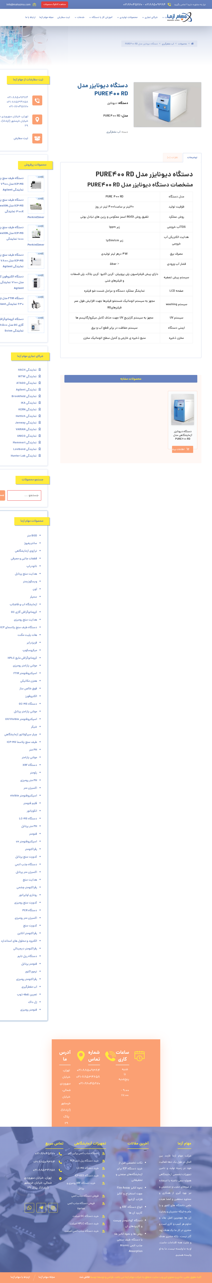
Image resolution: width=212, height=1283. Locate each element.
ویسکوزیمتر (30, 581)
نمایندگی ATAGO (26, 383)
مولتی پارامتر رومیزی (25, 666)
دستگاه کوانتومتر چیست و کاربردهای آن (127, 1224)
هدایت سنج (30, 880)
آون (35, 589)
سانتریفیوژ (30, 543)
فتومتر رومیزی (28, 1010)
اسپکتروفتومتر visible (23, 796)
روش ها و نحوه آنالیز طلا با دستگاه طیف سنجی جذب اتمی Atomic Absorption (128, 1243)
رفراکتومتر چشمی (27, 887)
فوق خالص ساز (28, 688)
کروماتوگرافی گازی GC (24, 612)
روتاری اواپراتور (28, 895)
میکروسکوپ (30, 650)
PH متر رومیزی (28, 780)
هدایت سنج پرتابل (26, 574)
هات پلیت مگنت (27, 635)
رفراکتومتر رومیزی (26, 979)
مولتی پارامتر (29, 757)
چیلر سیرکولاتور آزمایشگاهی (20, 734)
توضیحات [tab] (192, 158)
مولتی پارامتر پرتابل (25, 711)
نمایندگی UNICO (27, 436)
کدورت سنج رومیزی (25, 903)
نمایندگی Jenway (26, 423)
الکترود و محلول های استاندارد (19, 941)
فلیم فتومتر (30, 803)
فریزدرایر (32, 643)
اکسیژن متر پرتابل (26, 872)
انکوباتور (32, 811)
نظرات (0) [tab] (172, 158)
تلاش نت (85, 1277)
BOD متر (32, 535)
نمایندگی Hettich (26, 416)
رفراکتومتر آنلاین (27, 933)
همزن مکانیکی (28, 681)
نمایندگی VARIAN (26, 429)
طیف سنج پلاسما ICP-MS (22, 742)
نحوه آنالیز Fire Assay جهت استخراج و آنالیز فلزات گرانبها (129, 1194)
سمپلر (33, 597)
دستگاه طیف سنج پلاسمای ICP (18, 627)
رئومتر (33, 773)
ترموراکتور (31, 971)
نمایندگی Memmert (25, 442)
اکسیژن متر (30, 788)
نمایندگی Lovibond (25, 449)
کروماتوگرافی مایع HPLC (22, 658)
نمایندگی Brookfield (24, 396)
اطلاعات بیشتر (178, 449)
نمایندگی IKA (29, 403)
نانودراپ (31, 566)
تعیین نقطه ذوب (27, 994)
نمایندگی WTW (27, 376)
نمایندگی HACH (27, 370)
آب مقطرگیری (113, 132)
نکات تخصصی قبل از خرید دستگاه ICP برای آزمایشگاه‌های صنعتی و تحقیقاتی (129, 1172)
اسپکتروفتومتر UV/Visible (21, 719)
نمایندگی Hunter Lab (24, 456)
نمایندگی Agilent (26, 390)
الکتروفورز (31, 696)
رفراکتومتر (31, 849)
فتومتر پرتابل (29, 964)
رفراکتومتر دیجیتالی (25, 948)
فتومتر (33, 834)
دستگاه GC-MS (28, 704)
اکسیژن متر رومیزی (26, 918)
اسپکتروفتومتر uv (26, 841)
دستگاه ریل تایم (27, 956)
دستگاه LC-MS (28, 818)
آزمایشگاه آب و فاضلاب (23, 604)
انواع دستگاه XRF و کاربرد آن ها (131, 1210)
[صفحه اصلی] (192, 44)
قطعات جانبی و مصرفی (24, 558)
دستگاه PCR (29, 910)
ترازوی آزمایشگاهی (26, 551)
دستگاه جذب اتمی (26, 864)
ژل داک (32, 1002)
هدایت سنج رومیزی (25, 620)
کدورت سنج (30, 926)
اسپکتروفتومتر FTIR (25, 673)
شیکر (34, 727)
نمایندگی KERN (27, 409)
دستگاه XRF (30, 765)
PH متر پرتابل (29, 826)
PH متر (33, 750)
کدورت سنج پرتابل (26, 857)
